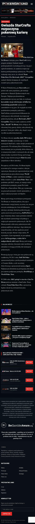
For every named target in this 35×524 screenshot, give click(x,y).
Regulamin (3, 493)
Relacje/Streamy (23, 471)
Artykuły (21, 468)
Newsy (2, 468)
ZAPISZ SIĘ (6, 514)
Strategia (21, 474)
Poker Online (4, 474)
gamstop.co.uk (17, 438)
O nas (2, 487)
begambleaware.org (23, 436)
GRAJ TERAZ (29, 362)
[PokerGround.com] (15, 4)
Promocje (3, 471)
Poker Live (3, 477)
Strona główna (4, 17)
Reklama (3, 490)
